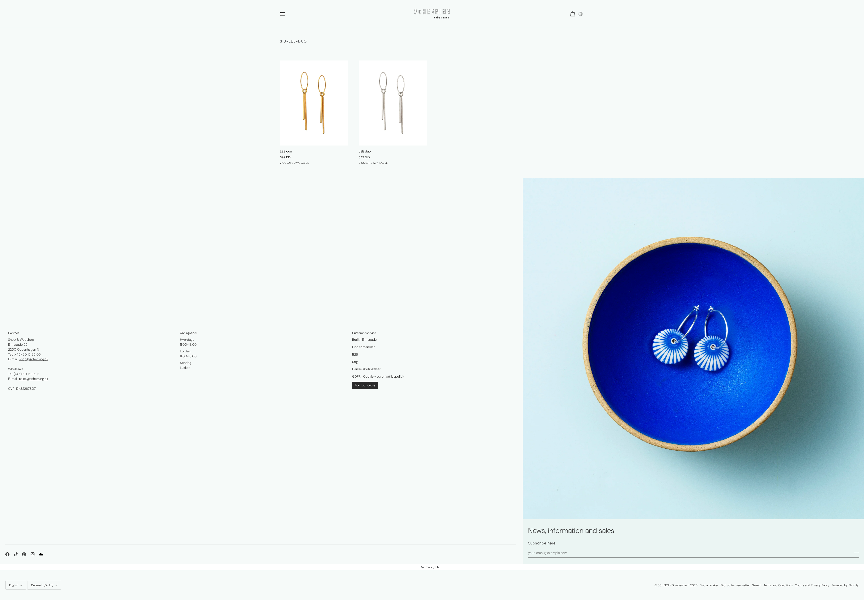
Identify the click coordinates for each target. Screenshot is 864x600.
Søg (355, 362)
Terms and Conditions (778, 585)
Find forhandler (363, 347)
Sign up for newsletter (735, 585)
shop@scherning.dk (33, 359)
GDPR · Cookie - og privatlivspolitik (378, 376)
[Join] (855, 552)
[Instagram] (33, 554)
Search (756, 585)
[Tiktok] (16, 554)
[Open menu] (286, 14)
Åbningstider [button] (188, 333)
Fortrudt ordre (365, 385)
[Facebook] (7, 554)
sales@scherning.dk (33, 379)
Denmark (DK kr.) (42, 585)
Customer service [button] (364, 333)
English (13, 585)
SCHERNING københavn (673, 585)
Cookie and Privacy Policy (812, 585)
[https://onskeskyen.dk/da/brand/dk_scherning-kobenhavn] (41, 554)
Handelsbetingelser (366, 369)
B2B (355, 354)
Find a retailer (709, 585)
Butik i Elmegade (364, 340)
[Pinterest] (24, 554)
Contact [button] (13, 333)
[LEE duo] (314, 103)
